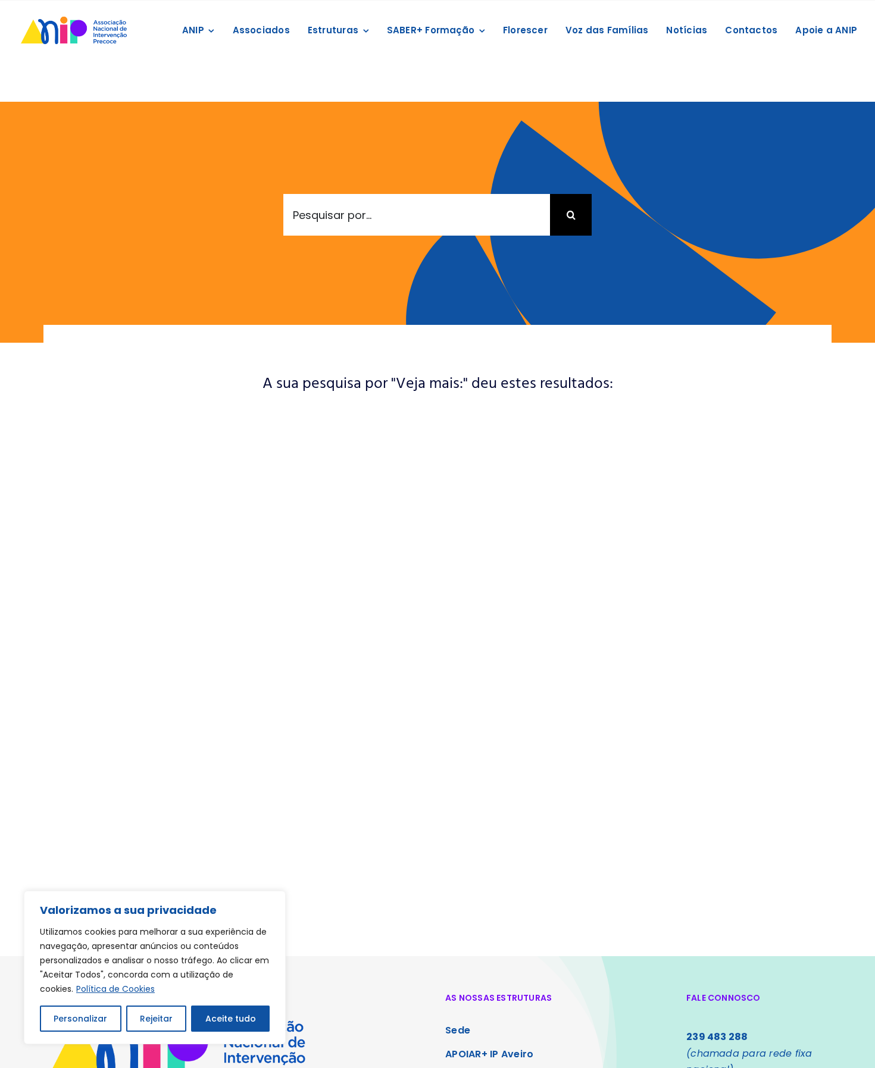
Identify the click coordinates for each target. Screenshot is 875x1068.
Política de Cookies (115, 989)
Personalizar (80, 1019)
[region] (155, 967)
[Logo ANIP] (74, 17)
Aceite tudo (230, 1019)
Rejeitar (156, 1019)
